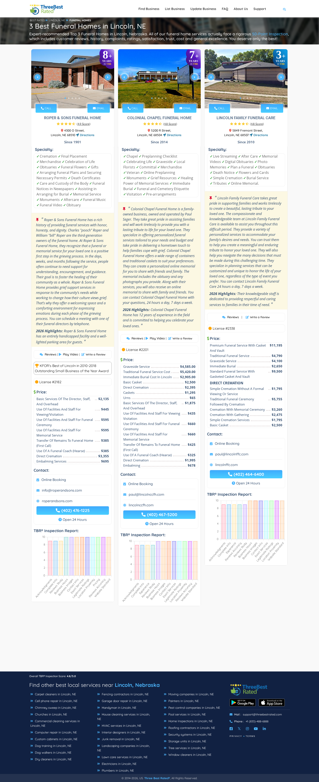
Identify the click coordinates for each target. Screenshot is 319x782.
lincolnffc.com (226, 465)
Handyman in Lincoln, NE (118, 708)
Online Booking (53, 479)
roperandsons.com (57, 501)
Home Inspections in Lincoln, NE (190, 721)
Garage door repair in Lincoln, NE (124, 701)
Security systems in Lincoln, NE (190, 734)
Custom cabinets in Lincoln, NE (55, 739)
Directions (86, 135)
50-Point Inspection (270, 33)
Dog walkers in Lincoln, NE (52, 752)
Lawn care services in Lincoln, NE (124, 757)
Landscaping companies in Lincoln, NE (123, 748)
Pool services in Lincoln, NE (187, 714)
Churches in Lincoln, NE (50, 714)
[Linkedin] (264, 728)
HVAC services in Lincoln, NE (121, 726)
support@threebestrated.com (262, 714)
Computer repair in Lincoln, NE (55, 732)
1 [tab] (65, 98)
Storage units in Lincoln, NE (187, 741)
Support (259, 9)
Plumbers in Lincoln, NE (117, 770)
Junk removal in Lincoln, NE (120, 739)
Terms (250, 736)
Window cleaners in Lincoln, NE (189, 755)
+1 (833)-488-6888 (257, 721)
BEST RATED (37, 20)
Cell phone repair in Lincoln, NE (55, 701)
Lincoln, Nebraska (137, 685)
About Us (241, 9)
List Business (175, 9)
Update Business (203, 9)
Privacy (236, 736)
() (83, 123)
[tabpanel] (72, 78)
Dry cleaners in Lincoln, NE (53, 759)
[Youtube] (256, 728)
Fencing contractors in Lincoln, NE (125, 694)
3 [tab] (72, 98)
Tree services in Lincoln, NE (187, 748)
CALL (47, 108)
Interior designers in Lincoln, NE (123, 732)
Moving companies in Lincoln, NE (191, 694)
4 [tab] (75, 98)
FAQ (225, 9)
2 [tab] (68, 98)
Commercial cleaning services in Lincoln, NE (55, 723)
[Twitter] (239, 728)
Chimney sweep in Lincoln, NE (55, 708)
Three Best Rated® (157, 778)
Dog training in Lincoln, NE (52, 746)
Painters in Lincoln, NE (183, 701)
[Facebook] (231, 728)
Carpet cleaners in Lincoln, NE (55, 694)
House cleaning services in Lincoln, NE (123, 716)
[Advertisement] (159, 641)
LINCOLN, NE (57, 20)
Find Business (148, 9)
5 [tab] (79, 98)
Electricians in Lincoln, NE (118, 764)
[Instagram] (247, 728)
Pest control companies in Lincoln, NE (194, 708)
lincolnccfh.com (141, 505)
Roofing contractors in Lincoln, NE (191, 728)
